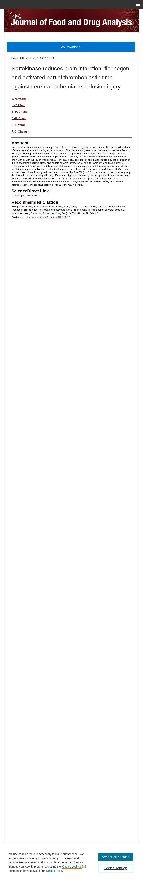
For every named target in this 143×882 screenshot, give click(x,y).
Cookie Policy (54, 870)
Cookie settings (71, 866)
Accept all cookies (115, 857)
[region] (71, 862)
